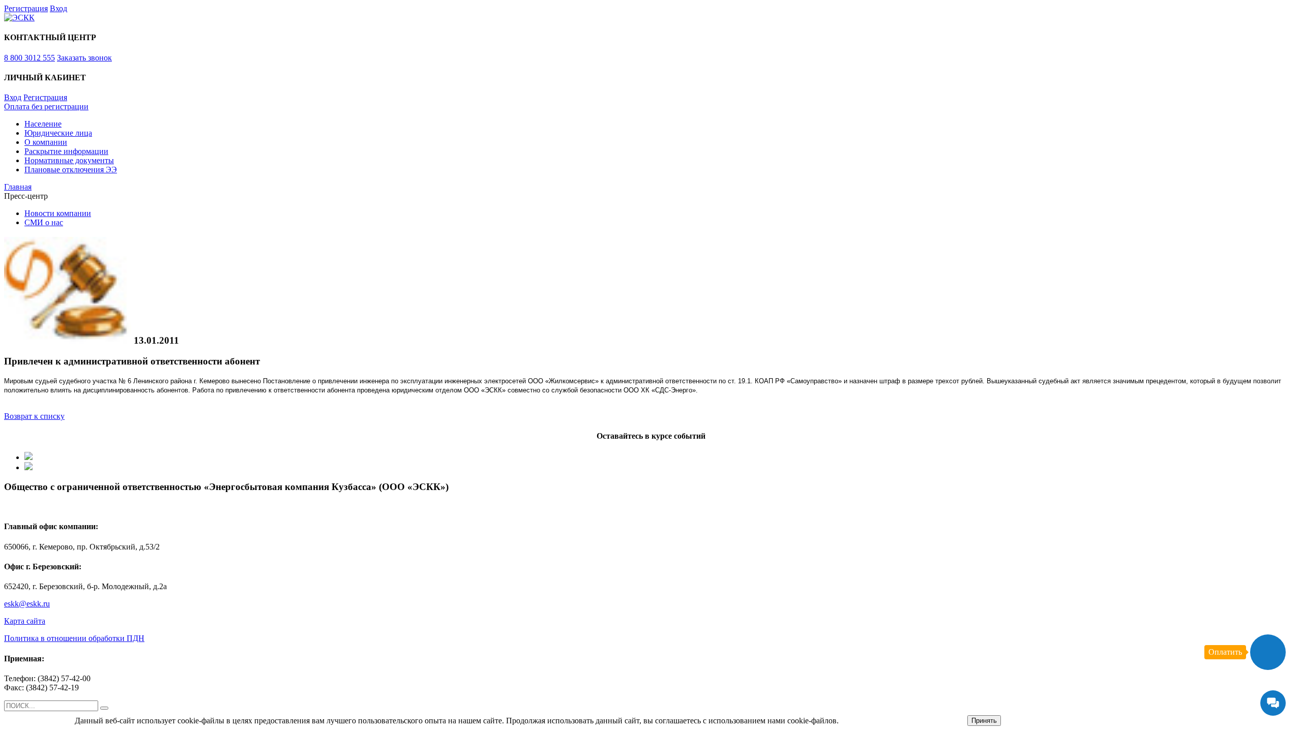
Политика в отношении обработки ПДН (74, 638)
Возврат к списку (34, 416)
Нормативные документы (69, 160)
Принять (984, 720)
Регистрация (26, 8)
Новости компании (57, 213)
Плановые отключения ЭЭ (70, 169)
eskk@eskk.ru (27, 603)
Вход (58, 8)
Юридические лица (58, 133)
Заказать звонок (84, 57)
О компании (45, 142)
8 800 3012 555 (29, 57)
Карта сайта (24, 621)
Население (43, 123)
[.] (104, 708)
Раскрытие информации (66, 151)
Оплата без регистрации (46, 106)
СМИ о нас (43, 222)
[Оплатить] (1268, 652)
